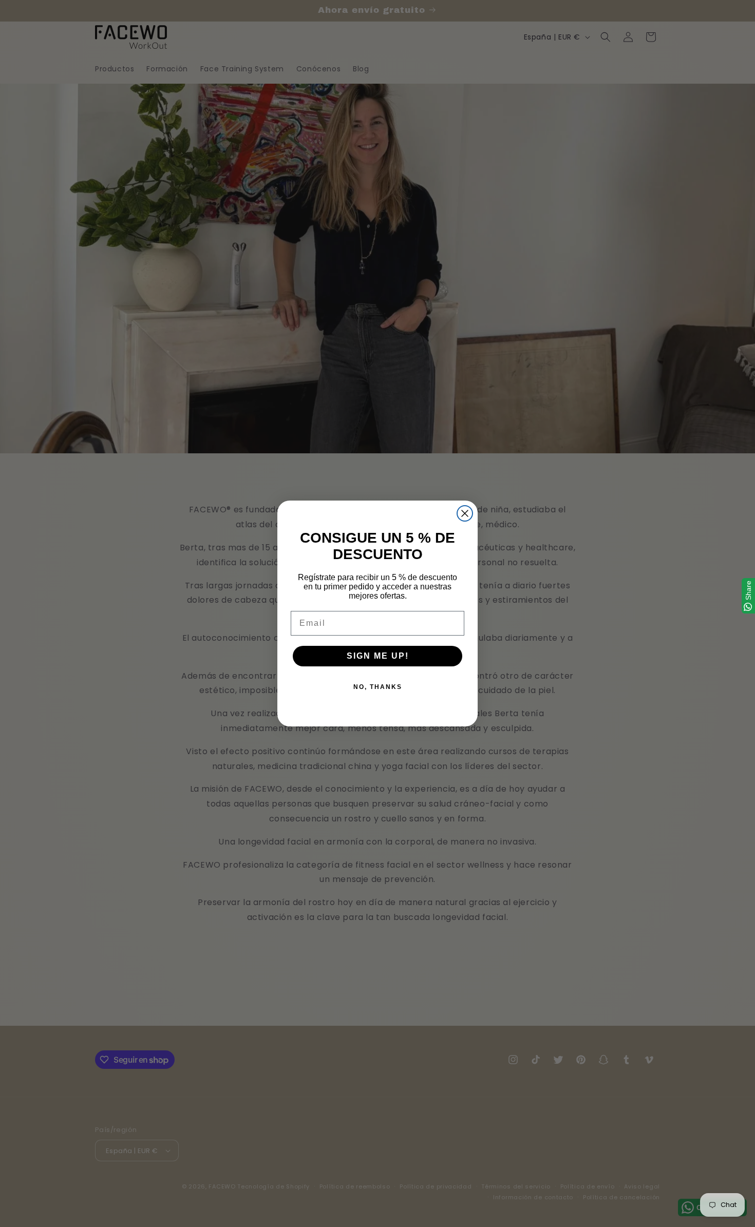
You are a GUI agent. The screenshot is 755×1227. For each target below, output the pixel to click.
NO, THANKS (377, 687)
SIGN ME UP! (378, 655)
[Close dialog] (465, 513)
